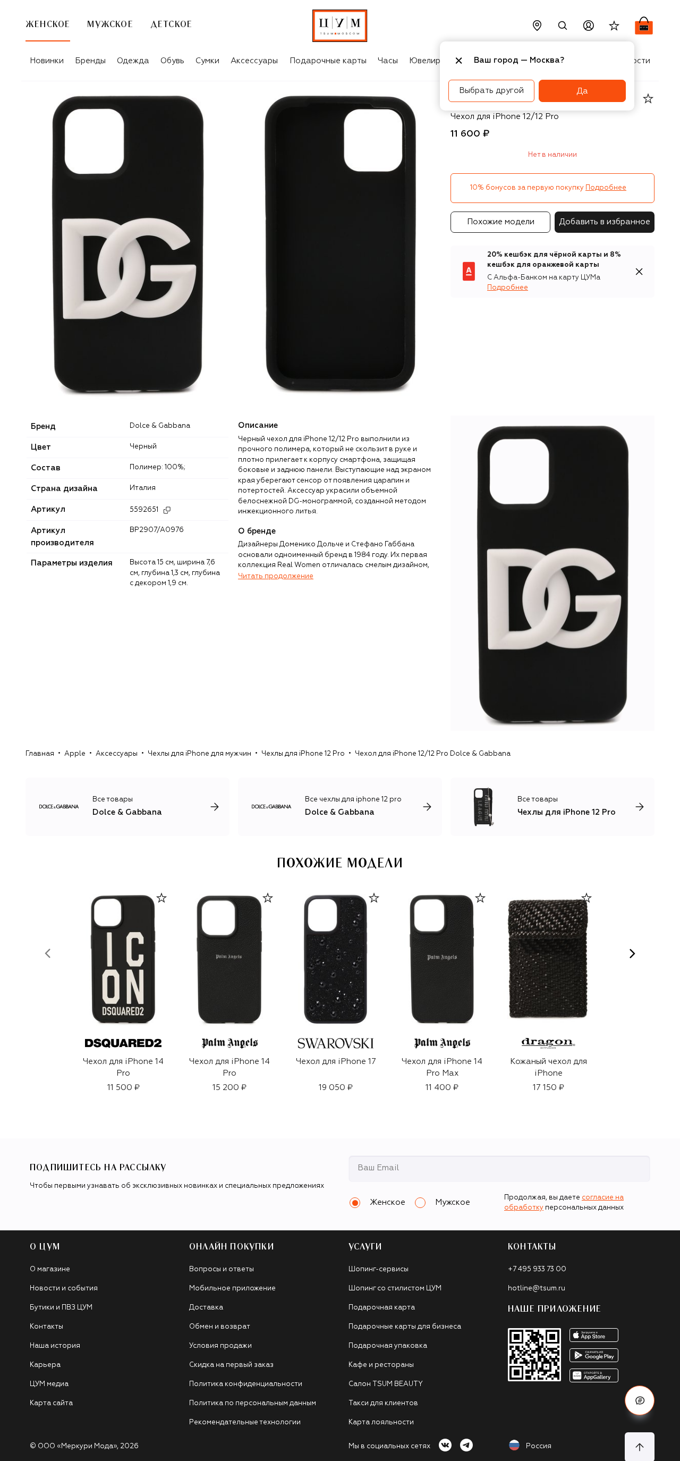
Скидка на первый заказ (231, 1365)
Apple (75, 753)
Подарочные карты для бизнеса (404, 1326)
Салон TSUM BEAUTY (385, 1384)
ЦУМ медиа (49, 1384)
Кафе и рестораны (381, 1365)
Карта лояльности (381, 1422)
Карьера (45, 1365)
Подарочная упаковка (387, 1345)
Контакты (46, 1326)
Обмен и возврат (219, 1326)
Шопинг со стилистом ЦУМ (394, 1288)
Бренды (90, 61)
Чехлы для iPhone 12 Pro (303, 753)
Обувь (172, 61)
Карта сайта (51, 1403)
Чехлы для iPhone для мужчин (199, 753)
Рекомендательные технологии (245, 1422)
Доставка (206, 1307)
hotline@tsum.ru (536, 1288)
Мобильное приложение (232, 1288)
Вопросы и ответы (221, 1269)
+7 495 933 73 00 (537, 1269)
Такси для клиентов (383, 1403)
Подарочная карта (381, 1307)
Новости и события (64, 1288)
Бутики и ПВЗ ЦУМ (61, 1307)
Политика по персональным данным (252, 1403)
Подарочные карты (328, 61)
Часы (388, 61)
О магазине (50, 1269)
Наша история (55, 1345)
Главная (40, 753)
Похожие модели (500, 222)
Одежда (133, 61)
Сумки (207, 61)
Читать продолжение (275, 576)
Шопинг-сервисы (378, 1269)
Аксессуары (254, 61)
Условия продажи (220, 1345)
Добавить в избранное (604, 222)
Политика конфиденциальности (245, 1384)
